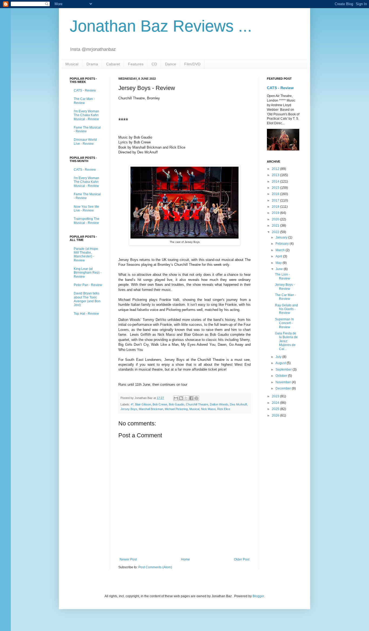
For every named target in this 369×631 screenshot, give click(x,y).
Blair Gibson (143, 404)
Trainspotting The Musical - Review (86, 220)
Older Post (241, 559)
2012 (276, 169)
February (283, 244)
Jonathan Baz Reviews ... (161, 26)
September (284, 369)
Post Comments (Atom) (155, 567)
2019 (276, 213)
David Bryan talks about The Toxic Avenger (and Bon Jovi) (87, 299)
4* (132, 404)
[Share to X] (186, 398)
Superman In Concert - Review (284, 323)
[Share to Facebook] (191, 398)
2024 (276, 403)
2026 (276, 415)
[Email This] (176, 398)
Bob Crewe (160, 404)
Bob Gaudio (176, 404)
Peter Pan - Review (88, 285)
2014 (276, 181)
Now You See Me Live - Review (86, 208)
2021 (276, 225)
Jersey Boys (128, 409)
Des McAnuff (238, 404)
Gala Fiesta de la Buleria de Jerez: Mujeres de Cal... (286, 341)
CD (154, 64)
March (281, 250)
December (284, 388)
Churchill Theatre (197, 404)
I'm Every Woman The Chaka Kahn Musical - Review (86, 115)
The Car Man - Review (84, 101)
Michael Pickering (176, 409)
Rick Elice (223, 409)
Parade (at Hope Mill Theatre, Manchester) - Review (86, 254)
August (281, 363)
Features (135, 64)
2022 (276, 232)
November (284, 382)
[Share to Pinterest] (196, 398)
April (279, 256)
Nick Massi (208, 409)
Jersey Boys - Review (285, 286)
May (279, 263)
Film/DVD (192, 64)
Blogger (258, 596)
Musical (71, 64)
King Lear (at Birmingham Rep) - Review (88, 272)
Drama (92, 64)
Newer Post (128, 559)
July (279, 357)
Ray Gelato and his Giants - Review (286, 309)
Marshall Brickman (151, 409)
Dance (170, 64)
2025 (276, 409)
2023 (276, 396)
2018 (276, 207)
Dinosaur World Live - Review (85, 141)
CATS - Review (85, 90)
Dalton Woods (219, 404)
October (282, 376)
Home (185, 559)
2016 (276, 194)
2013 (276, 175)
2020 (276, 219)
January (282, 237)
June (280, 269)
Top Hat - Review (86, 314)
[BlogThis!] (181, 398)
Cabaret (113, 64)
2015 (276, 188)
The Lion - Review (282, 276)
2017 (276, 200)
